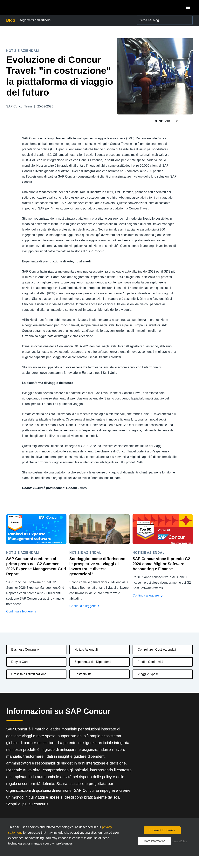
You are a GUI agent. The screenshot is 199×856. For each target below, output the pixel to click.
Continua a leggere (19, 611)
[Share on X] (177, 121)
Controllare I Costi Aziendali (157, 649)
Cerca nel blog (147, 17)
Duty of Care (20, 661)
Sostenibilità (83, 674)
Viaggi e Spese (148, 674)
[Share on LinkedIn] (191, 121)
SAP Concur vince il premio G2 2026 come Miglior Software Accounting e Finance (161, 564)
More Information (154, 841)
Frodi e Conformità (150, 661)
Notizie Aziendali (86, 649)
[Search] (188, 20)
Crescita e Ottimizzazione (28, 674)
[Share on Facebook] (184, 121)
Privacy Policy (179, 841)
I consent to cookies (162, 830)
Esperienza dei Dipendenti (92, 661)
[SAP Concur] (24, 7)
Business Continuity (25, 649)
